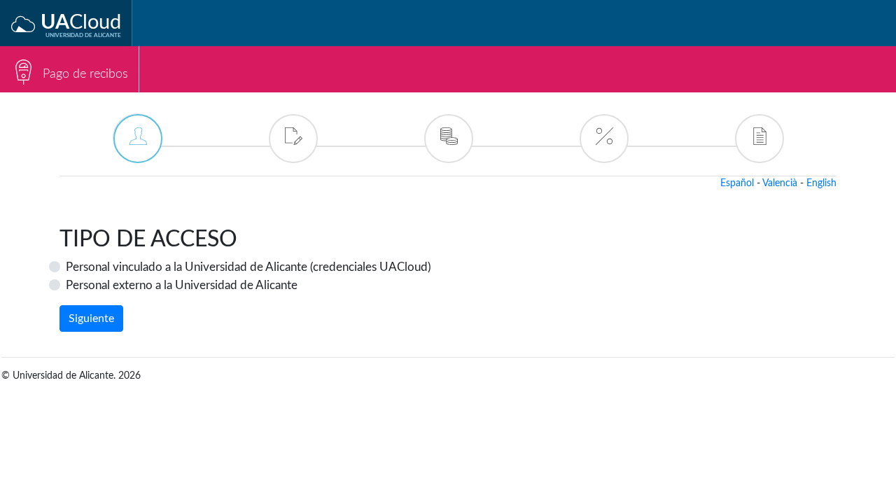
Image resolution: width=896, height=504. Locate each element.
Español (737, 183)
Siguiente (91, 318)
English (821, 183)
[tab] (137, 137)
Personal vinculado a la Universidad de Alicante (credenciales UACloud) (248, 267)
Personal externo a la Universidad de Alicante (182, 285)
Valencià (779, 183)
